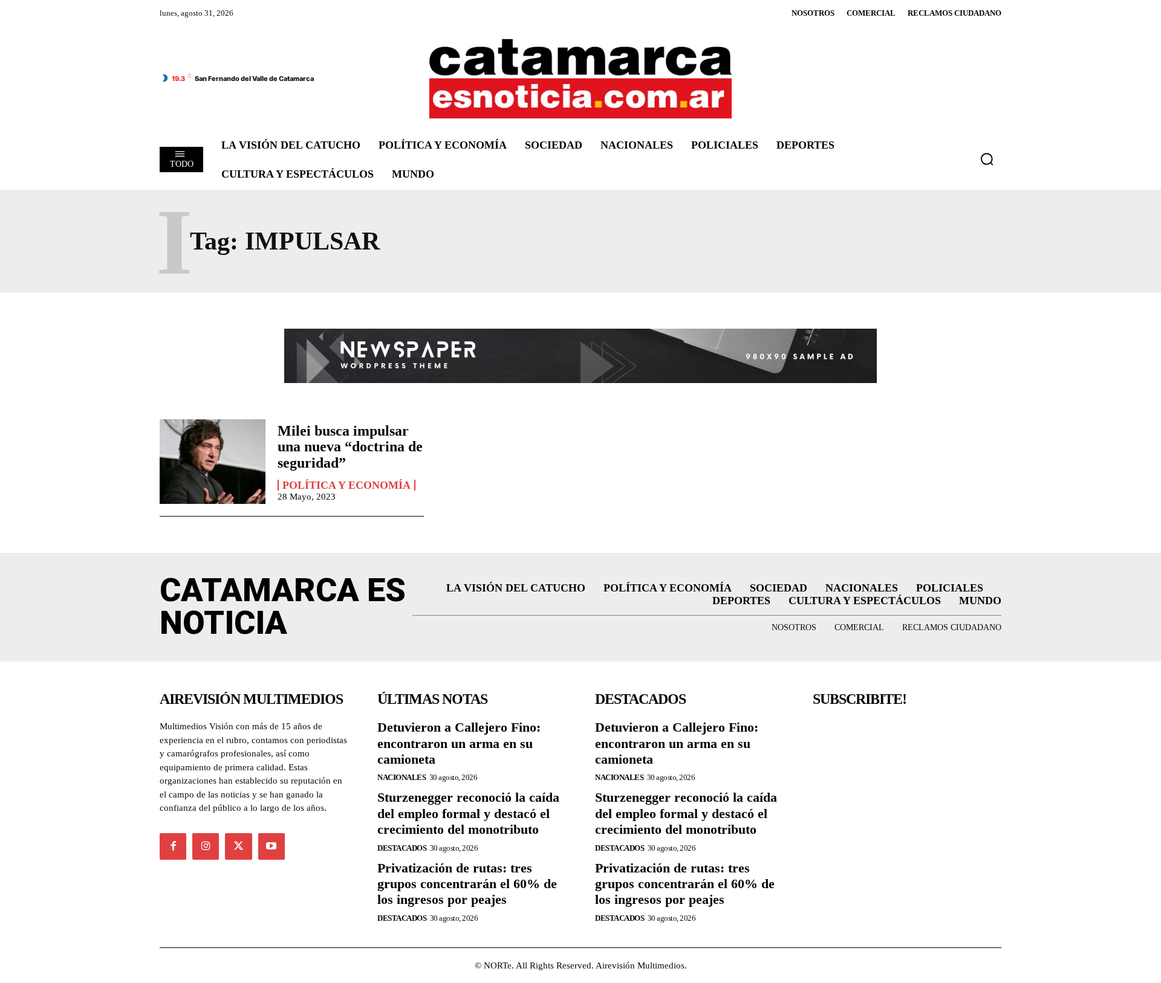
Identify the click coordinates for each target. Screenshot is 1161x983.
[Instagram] (205, 846)
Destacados (401, 847)
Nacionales (401, 777)
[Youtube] (271, 846)
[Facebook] (173, 846)
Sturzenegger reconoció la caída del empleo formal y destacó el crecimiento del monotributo (468, 813)
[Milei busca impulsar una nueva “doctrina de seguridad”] (212, 461)
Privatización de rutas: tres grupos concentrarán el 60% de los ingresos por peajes (467, 883)
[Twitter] (238, 846)
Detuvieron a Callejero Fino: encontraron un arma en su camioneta (459, 743)
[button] (986, 158)
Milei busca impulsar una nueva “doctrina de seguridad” (350, 447)
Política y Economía (346, 485)
